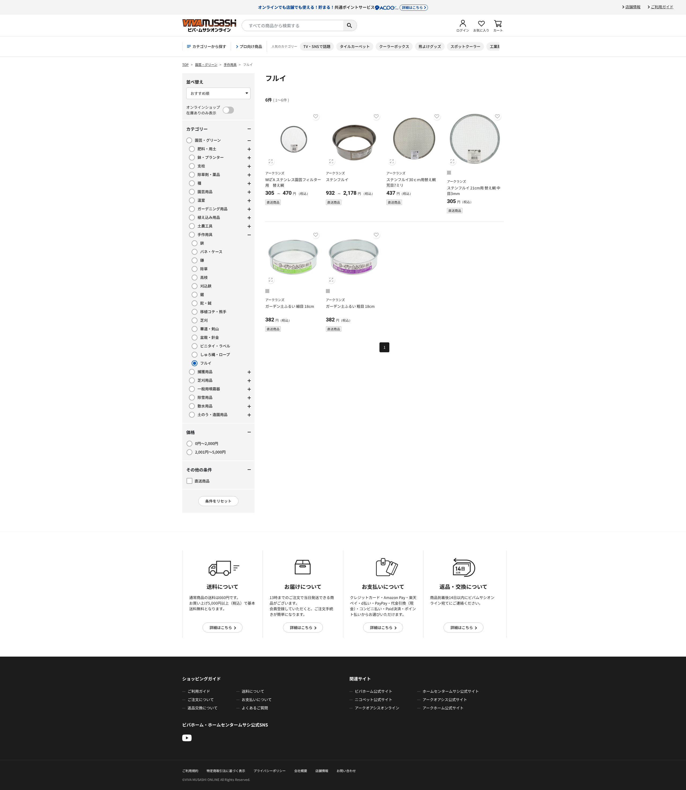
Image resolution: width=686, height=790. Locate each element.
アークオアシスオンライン (377, 707)
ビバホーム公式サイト (373, 691)
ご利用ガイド (662, 6)
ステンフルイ (337, 179)
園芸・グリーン (206, 64)
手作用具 (230, 64)
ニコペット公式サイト (373, 699)
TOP (185, 64)
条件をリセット (218, 501)
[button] (462, 25)
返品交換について (203, 707)
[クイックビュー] (270, 161)
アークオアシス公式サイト (445, 699)
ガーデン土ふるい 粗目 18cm (350, 306)
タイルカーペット (355, 46)
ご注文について (201, 699)
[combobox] (292, 25)
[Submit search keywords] (350, 25)
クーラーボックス (394, 46)
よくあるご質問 (255, 707)
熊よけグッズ (430, 46)
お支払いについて (257, 699)
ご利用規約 (190, 770)
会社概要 (300, 770)
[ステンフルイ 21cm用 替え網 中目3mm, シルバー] (449, 173)
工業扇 (495, 46)
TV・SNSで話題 (316, 46)
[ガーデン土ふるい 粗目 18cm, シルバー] (328, 291)
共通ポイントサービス (340, 7)
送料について (253, 691)
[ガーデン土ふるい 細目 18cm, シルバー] (267, 291)
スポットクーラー (465, 46)
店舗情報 (632, 6)
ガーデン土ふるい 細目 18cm (289, 306)
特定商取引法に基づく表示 (226, 770)
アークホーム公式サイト (443, 707)
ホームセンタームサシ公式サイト (451, 691)
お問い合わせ (346, 770)
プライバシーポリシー (269, 770)
